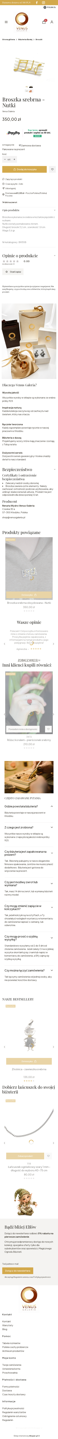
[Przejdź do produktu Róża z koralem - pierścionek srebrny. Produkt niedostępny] (29, 702)
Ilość (4, 154)
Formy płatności (10, 1386)
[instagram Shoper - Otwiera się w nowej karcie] (43, 2)
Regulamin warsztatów (14, 1412)
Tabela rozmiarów (11, 1343)
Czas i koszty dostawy (13, 1394)
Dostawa (7, 1390)
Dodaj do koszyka (26, 169)
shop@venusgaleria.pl (13, 517)
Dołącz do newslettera (17, 1270)
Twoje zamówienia (11, 1364)
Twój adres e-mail (10, 1264)
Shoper (36, 1428)
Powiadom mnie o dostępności (23, 729)
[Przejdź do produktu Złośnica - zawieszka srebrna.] (29, 1035)
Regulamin (7, 1420)
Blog (4, 1329)
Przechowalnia (9, 1372)
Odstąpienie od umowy (14, 1416)
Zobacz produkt (25, 1156)
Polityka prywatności (13, 1408)
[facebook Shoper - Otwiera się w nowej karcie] (36, 2)
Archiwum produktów (13, 1350)
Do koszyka (27, 595)
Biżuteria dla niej (25, 39)
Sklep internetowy (26, 1436)
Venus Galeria (8, 111)
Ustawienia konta (11, 1368)
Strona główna (8, 39)
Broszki (39, 39)
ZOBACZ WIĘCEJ (28, 660)
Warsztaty (7, 1325)
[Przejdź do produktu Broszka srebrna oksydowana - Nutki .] (29, 568)
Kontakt (6, 1321)
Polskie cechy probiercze (15, 1347)
